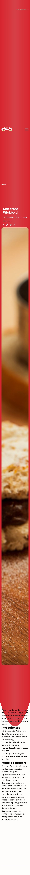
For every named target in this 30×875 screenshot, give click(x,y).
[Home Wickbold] (7, 129)
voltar (4, 184)
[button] (22, 9)
